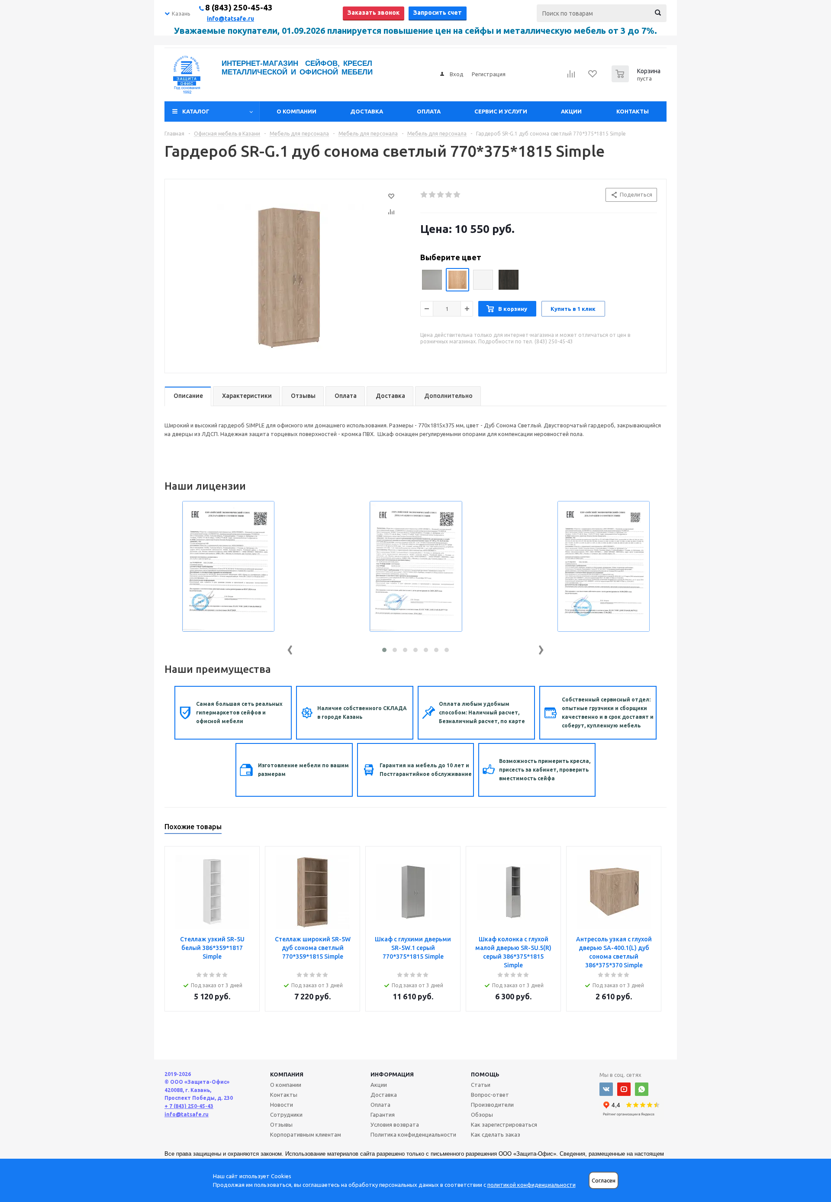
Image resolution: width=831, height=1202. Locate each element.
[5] (457, 194)
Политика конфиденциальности (413, 1134)
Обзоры (482, 1115)
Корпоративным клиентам (305, 1134)
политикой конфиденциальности (531, 1185)
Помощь (485, 1074)
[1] (424, 194)
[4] (449, 194)
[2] (432, 194)
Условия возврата (394, 1124)
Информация (392, 1074)
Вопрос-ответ (490, 1095)
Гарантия (382, 1115)
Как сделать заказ (495, 1134)
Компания (286, 1074)
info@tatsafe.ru (230, 18)
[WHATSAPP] (641, 1089)
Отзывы (281, 1124)
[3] (441, 194)
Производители (492, 1105)
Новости (281, 1105)
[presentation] (290, 648)
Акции (571, 111)
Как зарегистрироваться (504, 1124)
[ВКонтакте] (606, 1089)
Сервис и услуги (500, 111)
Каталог (195, 111)
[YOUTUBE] (624, 1089)
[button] (384, 650)
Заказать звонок (373, 12)
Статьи (480, 1085)
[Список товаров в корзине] (637, 80)
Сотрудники (286, 1115)
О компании (296, 111)
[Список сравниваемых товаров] (571, 77)
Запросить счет (437, 12)
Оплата (429, 111)
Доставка (366, 111)
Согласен (603, 1180)
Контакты (632, 111)
